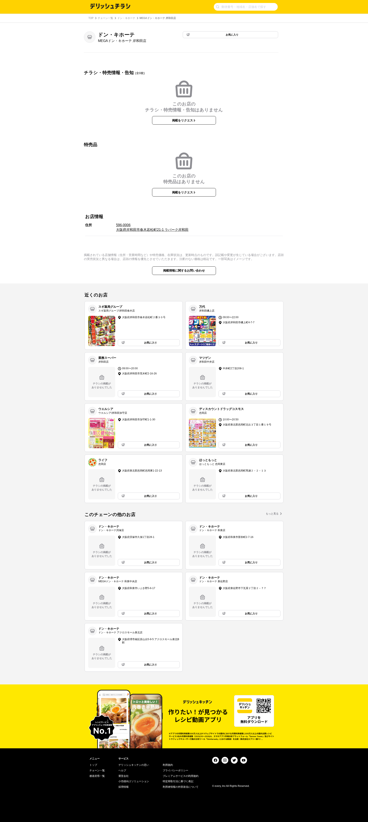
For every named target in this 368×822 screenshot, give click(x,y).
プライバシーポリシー (175, 770)
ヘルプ (122, 770)
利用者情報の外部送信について (180, 786)
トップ (93, 764)
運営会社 (123, 776)
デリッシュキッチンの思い (133, 764)
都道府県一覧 (97, 776)
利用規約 (168, 764)
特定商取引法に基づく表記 (178, 781)
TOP (90, 18)
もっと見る (272, 513)
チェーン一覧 (105, 18)
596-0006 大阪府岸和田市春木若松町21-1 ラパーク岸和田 (152, 227)
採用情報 (123, 786)
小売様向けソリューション (133, 781)
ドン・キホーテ (126, 18)
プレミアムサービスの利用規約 (180, 776)
